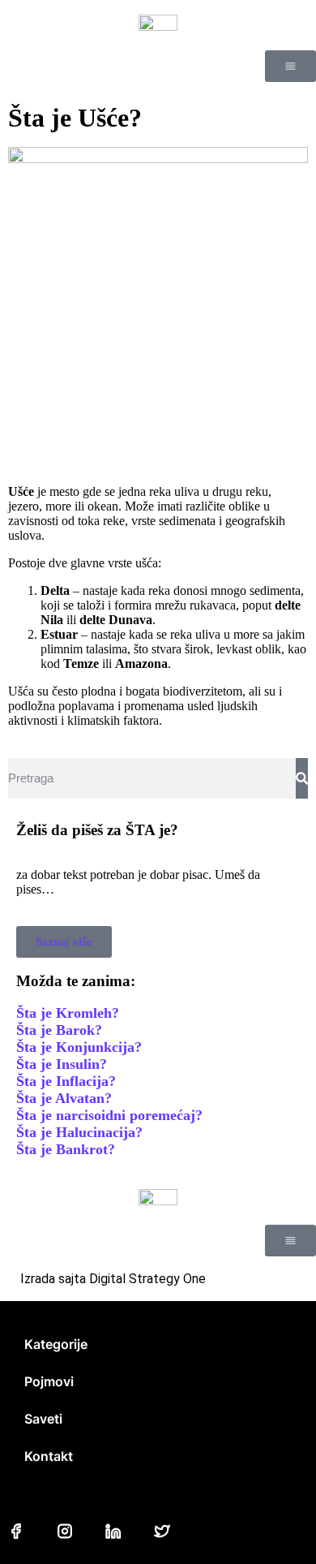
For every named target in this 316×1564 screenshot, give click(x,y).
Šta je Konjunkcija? (79, 1047)
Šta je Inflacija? (66, 1081)
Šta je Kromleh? (67, 1013)
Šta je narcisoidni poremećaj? (109, 1115)
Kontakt (48, 1456)
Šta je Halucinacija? (79, 1132)
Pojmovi (49, 1381)
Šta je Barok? (59, 1030)
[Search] (302, 778)
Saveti (43, 1419)
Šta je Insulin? (61, 1064)
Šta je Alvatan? (64, 1098)
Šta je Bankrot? (65, 1149)
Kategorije (56, 1344)
